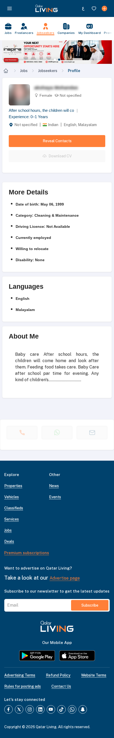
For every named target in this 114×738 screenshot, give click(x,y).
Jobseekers (47, 71)
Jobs (24, 71)
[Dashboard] (104, 8)
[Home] (6, 70)
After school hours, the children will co (43, 110)
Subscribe (89, 605)
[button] (57, 52)
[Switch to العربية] (83, 8)
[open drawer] (9, 8)
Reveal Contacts (57, 141)
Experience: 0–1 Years (28, 116)
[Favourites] (94, 8)
